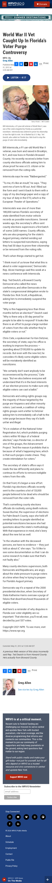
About (8, 836)
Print (46, 63)
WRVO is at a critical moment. (24, 719)
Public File (10, 860)
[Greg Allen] (9, 687)
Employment (11, 848)
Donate (43, 4)
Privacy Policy (11, 866)
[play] (4, 879)
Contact (9, 854)
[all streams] (48, 879)
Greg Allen (8, 60)
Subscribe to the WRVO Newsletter (22, 786)
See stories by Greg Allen (31, 689)
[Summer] (26, 17)
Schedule (10, 842)
